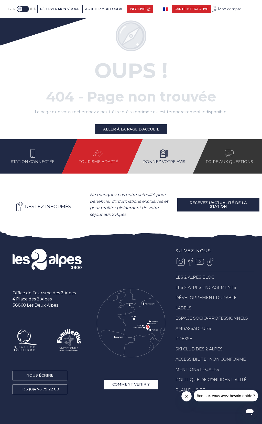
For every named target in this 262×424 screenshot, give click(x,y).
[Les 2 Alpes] (24, 23)
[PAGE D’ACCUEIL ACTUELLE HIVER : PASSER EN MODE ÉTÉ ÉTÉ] (23, 9)
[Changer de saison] (23, 9)
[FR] (166, 9)
